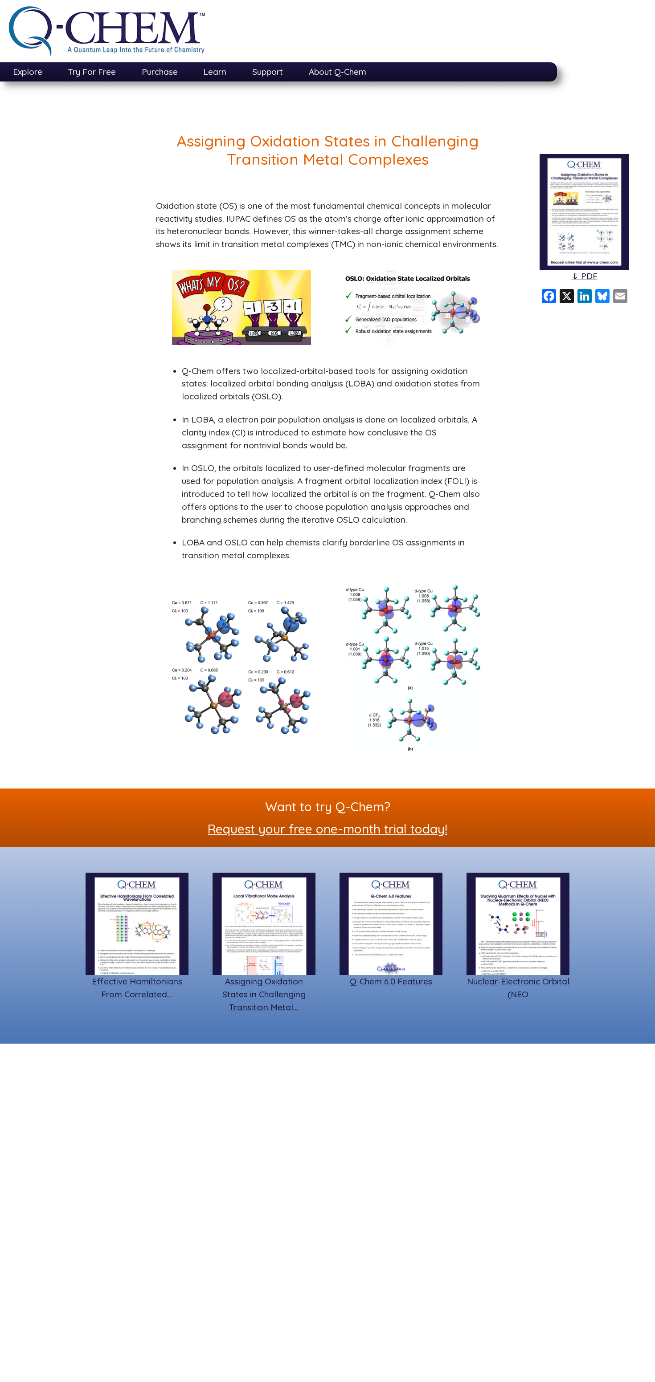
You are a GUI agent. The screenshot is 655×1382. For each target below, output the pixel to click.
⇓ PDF (585, 276)
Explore (27, 71)
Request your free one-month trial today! (327, 829)
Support (267, 71)
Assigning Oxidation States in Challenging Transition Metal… (264, 994)
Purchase (160, 71)
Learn (214, 71)
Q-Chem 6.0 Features (391, 981)
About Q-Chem (337, 71)
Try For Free (92, 71)
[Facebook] (549, 295)
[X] (567, 295)
